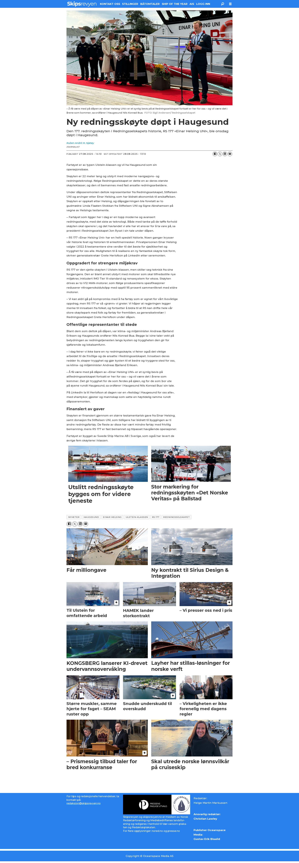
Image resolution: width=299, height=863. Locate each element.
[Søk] (222, 4)
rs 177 (155, 517)
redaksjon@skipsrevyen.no (83, 803)
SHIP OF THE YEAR (174, 3)
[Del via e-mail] (230, 154)
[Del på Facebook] (215, 154)
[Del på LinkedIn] (225, 154)
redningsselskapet (176, 517)
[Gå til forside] (81, 4)
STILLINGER (130, 3)
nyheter (74, 517)
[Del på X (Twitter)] (220, 154)
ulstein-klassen (137, 517)
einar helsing (112, 517)
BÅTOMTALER (150, 3)
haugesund (91, 517)
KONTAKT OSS (110, 3)
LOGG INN (203, 3)
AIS (192, 3)
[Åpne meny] (230, 4)
